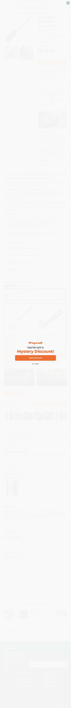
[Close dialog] (68, 2)
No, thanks (35, 364)
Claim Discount (35, 358)
